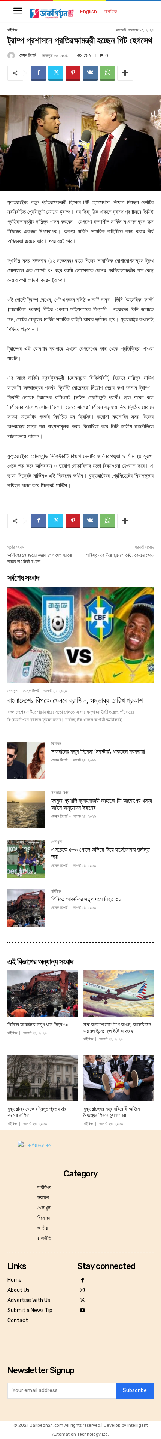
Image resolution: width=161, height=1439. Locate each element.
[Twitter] (55, 73)
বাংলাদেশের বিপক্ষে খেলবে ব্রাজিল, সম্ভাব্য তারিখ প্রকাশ (75, 700)
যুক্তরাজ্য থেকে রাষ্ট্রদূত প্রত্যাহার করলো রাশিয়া (36, 1112)
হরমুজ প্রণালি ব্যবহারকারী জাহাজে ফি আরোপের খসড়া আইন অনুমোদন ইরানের (101, 804)
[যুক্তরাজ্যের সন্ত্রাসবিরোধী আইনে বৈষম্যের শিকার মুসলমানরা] (118, 1078)
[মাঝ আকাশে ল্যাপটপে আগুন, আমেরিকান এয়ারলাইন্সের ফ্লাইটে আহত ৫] (118, 993)
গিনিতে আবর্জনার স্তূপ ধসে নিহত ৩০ (86, 899)
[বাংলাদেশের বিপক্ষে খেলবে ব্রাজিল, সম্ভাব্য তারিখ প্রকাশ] (80, 635)
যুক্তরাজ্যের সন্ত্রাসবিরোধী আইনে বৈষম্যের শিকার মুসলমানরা (111, 1112)
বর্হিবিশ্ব (12, 30)
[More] (125, 73)
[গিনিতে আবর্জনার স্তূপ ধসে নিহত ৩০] (26, 908)
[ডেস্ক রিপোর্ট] (12, 55)
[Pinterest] (73, 73)
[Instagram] (83, 1290)
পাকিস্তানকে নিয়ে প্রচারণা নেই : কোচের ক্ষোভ (120, 555)
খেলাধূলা (12, 691)
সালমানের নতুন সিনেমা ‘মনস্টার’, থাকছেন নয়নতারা (98, 751)
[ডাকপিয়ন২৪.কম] (51, 13)
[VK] (90, 73)
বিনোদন (56, 744)
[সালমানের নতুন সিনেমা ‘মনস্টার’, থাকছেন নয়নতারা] (26, 760)
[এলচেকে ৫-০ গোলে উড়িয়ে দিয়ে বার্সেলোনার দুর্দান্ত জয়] (26, 859)
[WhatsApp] (107, 73)
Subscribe (135, 1390)
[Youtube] (83, 1311)
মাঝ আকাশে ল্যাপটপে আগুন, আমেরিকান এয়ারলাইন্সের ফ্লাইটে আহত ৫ (117, 1027)
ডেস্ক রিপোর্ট (27, 55)
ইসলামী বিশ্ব (59, 793)
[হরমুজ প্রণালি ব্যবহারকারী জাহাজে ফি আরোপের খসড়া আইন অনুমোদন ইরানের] (26, 809)
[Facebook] (38, 73)
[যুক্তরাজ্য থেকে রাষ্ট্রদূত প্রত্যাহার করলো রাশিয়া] (42, 1078)
